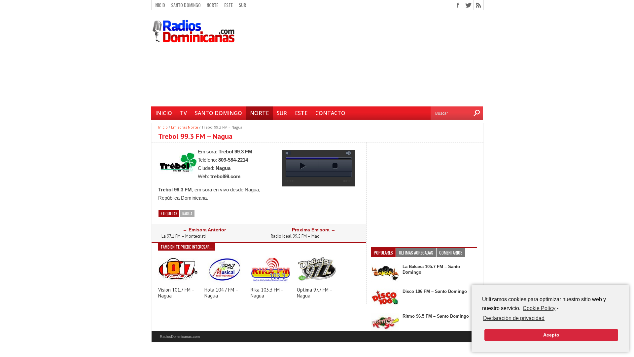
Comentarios (451, 252)
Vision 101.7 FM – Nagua (176, 293)
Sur (242, 4)
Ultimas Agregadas (416, 252)
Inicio (160, 4)
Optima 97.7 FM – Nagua (315, 293)
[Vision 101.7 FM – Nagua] (178, 283)
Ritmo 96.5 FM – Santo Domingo (436, 316)
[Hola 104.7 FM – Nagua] (224, 283)
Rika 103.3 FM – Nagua (267, 293)
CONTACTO (330, 113)
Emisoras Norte (184, 127)
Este (228, 4)
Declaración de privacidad (514, 318)
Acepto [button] (551, 334)
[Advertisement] (361, 59)
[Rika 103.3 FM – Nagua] (270, 283)
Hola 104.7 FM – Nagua (221, 293)
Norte (212, 4)
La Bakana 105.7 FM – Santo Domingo (431, 269)
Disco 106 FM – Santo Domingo (435, 291)
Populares (383, 252)
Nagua (187, 213)
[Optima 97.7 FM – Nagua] (316, 283)
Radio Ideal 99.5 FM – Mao (295, 236)
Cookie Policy (539, 308)
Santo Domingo (186, 4)
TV (183, 113)
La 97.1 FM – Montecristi (183, 236)
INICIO (163, 113)
